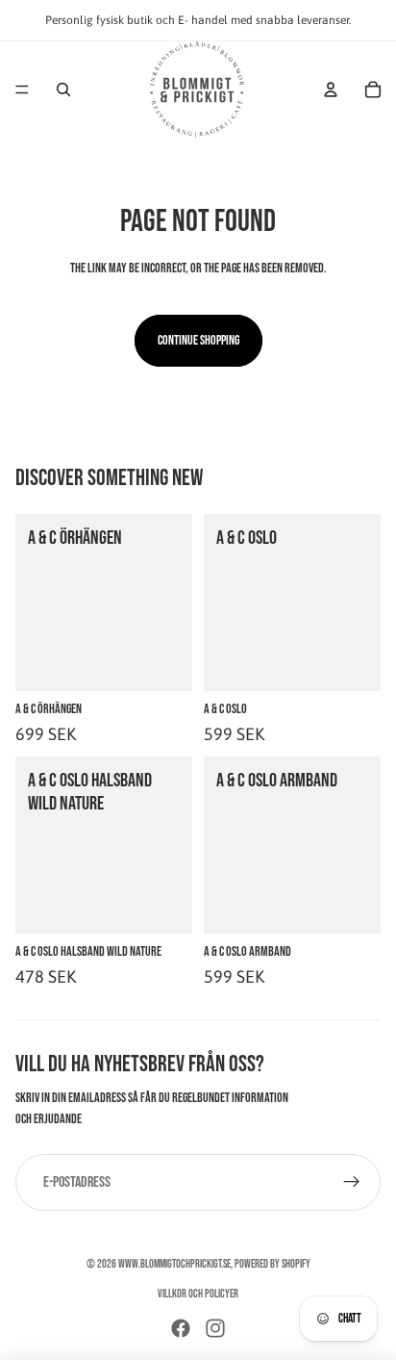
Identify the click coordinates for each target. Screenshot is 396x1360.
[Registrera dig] (352, 1183)
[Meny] (22, 89)
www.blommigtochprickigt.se (174, 1264)
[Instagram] (215, 1328)
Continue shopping (198, 340)
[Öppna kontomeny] (330, 89)
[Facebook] (180, 1328)
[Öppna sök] (63, 89)
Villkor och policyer (198, 1294)
